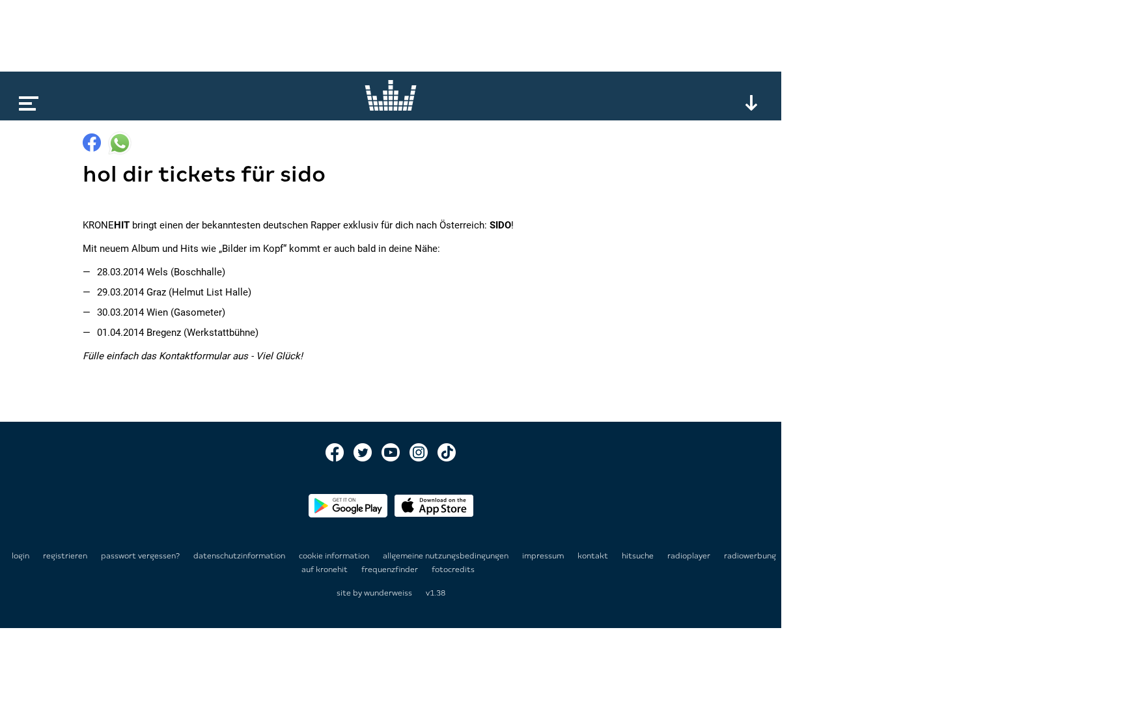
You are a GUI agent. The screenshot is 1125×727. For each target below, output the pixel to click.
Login (20, 555)
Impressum (544, 555)
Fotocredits (453, 569)
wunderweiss (388, 592)
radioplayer (689, 555)
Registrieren (65, 555)
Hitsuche (639, 555)
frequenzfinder (390, 569)
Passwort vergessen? (140, 555)
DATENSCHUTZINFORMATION (240, 555)
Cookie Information (335, 555)
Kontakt (593, 555)
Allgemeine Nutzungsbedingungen (446, 555)
